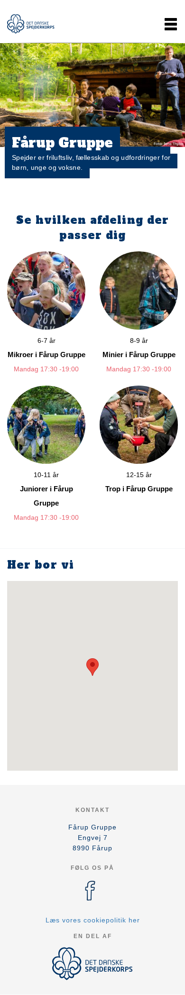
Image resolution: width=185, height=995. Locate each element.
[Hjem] (31, 24)
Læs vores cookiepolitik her (93, 920)
